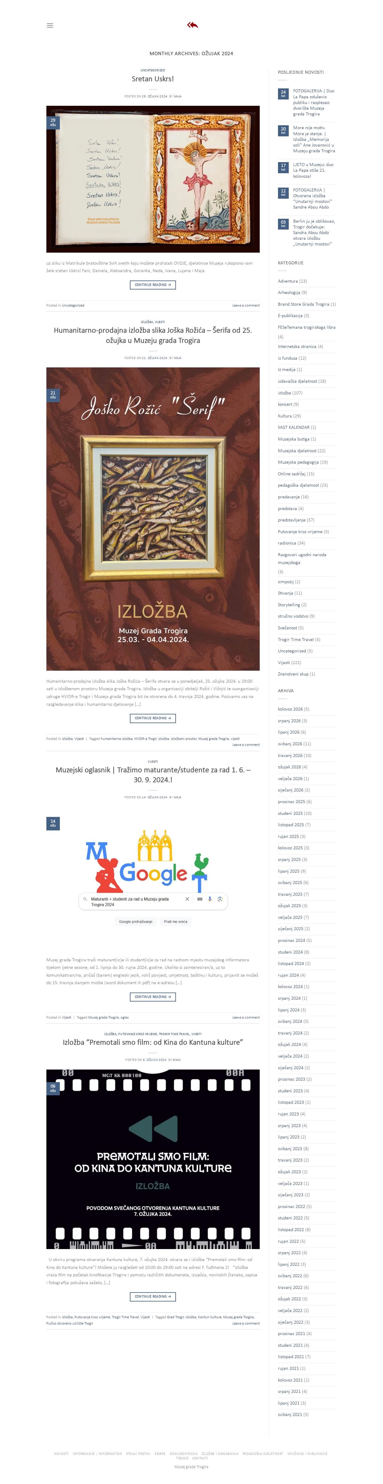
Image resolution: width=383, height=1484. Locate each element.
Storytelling (289, 605)
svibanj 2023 (290, 1149)
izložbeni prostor (184, 739)
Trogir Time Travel (174, 1034)
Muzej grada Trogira (213, 739)
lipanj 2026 (289, 732)
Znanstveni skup (293, 674)
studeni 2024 (290, 952)
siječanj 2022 (290, 1322)
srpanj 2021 (289, 1391)
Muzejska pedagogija (298, 462)
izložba (147, 322)
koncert (285, 404)
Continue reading (153, 285)
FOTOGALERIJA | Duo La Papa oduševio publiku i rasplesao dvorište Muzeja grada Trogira (313, 103)
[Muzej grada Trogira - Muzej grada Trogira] (191, 25)
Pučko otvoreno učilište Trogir (69, 1323)
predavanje (289, 497)
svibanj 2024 (290, 1021)
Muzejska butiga (294, 439)
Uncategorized (153, 70)
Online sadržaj (292, 474)
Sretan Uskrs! (153, 79)
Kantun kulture (209, 1317)
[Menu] (50, 25)
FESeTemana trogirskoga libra (307, 327)
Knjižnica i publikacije (308, 1454)
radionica (287, 543)
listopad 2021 (291, 1357)
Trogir (182, 1458)
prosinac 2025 (291, 802)
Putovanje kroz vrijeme (137, 1034)
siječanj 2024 (290, 1068)
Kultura (285, 416)
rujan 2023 (288, 1114)
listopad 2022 (291, 1229)
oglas (125, 1018)
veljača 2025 (290, 917)
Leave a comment (246, 305)
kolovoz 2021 (290, 1380)
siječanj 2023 (290, 1195)
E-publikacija (290, 315)
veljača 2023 (290, 1183)
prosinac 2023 (291, 1079)
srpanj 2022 (289, 1253)
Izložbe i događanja (220, 1454)
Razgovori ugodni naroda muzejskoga (302, 559)
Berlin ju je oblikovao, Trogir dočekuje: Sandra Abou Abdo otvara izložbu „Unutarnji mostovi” (314, 233)
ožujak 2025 (289, 906)
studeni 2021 (290, 1345)
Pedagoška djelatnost (263, 1454)
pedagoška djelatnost (298, 485)
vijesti (235, 739)
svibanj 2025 (290, 882)
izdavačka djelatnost (297, 381)
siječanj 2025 (290, 929)
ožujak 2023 (289, 1172)
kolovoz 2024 (290, 986)
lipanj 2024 (289, 1010)
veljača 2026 (290, 778)
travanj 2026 (290, 755)
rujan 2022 (288, 1241)
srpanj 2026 (289, 721)
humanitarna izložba (117, 739)
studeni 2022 (290, 1218)
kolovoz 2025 (290, 848)
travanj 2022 (290, 1287)
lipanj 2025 (289, 871)
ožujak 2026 (289, 767)
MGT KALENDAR (294, 427)
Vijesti (160, 322)
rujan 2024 (288, 975)
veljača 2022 (290, 1310)
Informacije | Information (97, 1454)
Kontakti (200, 1458)
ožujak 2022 (289, 1299)
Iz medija (287, 369)
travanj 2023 (290, 1160)
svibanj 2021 (290, 1414)
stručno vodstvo (293, 616)
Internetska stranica (297, 346)
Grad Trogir (175, 1317)
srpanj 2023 (289, 1125)
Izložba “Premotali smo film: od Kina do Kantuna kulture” (153, 1042)
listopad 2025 (291, 825)
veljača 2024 (290, 1056)
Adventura (288, 281)
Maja (178, 96)
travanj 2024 (290, 1033)
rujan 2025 (288, 836)
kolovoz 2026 (290, 709)
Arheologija (289, 292)
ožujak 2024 (289, 1044)
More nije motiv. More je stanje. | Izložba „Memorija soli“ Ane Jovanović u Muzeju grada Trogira (314, 139)
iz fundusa (287, 358)
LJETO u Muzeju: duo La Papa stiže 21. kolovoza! (313, 170)
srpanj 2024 (289, 998)
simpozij (286, 582)
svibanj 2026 (290, 744)
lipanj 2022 (289, 1264)
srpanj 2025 (289, 859)
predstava (287, 508)
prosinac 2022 (291, 1206)
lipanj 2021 (289, 1403)
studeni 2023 (290, 1091)
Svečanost (287, 628)
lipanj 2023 (289, 1137)
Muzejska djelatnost (297, 451)
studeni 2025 (290, 813)
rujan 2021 (288, 1368)
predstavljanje (292, 520)
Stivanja (285, 593)
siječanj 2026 (290, 790)
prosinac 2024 (291, 940)
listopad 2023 (291, 1102)
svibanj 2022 (290, 1276)
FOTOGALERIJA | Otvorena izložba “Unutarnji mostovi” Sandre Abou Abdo (312, 199)
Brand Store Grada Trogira (303, 304)
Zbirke (160, 1454)
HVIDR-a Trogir (145, 739)
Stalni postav (138, 1454)
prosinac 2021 (291, 1333)
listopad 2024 (291, 963)
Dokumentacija (183, 1454)
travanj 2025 (290, 894)
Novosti (61, 1454)
